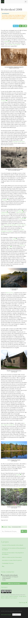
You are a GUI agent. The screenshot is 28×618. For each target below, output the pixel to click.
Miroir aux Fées (9, 292)
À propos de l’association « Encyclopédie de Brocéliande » (13, 553)
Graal (9, 246)
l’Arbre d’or (22, 245)
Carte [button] (16, 26)
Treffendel (3, 100)
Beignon (20, 210)
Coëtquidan (22, 218)
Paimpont (4, 199)
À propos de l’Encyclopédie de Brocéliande (12, 545)
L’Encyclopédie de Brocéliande (12, 44)
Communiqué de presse (8, 563)
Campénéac (4, 212)
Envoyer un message (14, 583)
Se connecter (16, 614)
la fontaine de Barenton (18, 141)
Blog (3, 566)
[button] (20, 26)
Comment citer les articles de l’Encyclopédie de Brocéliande (14, 548)
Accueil (5, 527)
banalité (18, 474)
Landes (14, 239)
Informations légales (6, 614)
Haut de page (22, 602)
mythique (6, 41)
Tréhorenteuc (19, 212)
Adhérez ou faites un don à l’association (12, 557)
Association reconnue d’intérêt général (12, 560)
